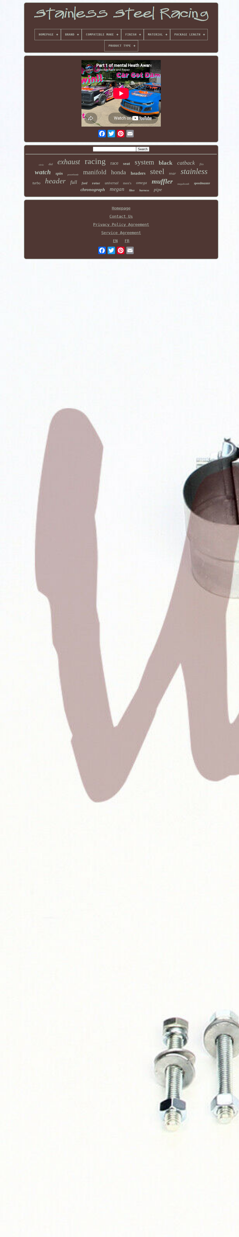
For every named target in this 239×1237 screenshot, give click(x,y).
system (144, 162)
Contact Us (121, 216)
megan (117, 189)
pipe (158, 189)
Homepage (121, 208)
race (114, 163)
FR (127, 240)
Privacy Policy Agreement (121, 224)
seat (126, 163)
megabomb (183, 183)
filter (132, 190)
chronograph (93, 189)
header (55, 181)
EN (115, 240)
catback (186, 163)
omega (141, 183)
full (73, 182)
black (165, 163)
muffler (162, 181)
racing (95, 161)
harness (144, 190)
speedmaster (202, 183)
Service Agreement (121, 232)
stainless (194, 171)
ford (84, 183)
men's (127, 183)
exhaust (68, 161)
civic (41, 164)
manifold (94, 172)
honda (118, 172)
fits (202, 164)
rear (172, 173)
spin (59, 173)
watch (43, 172)
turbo (36, 183)
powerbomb (72, 174)
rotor (96, 183)
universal (111, 183)
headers (138, 173)
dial (51, 164)
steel (157, 171)
